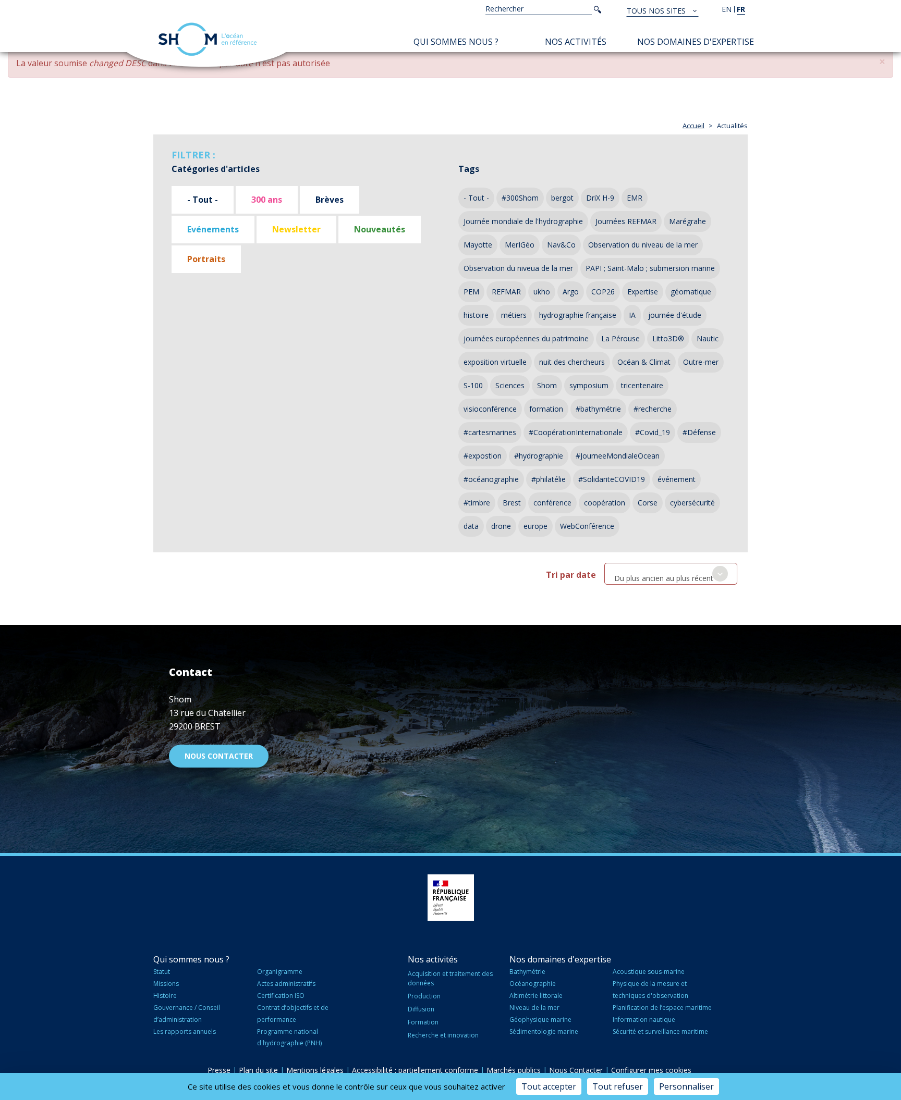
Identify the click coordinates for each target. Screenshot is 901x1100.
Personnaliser (686, 1086)
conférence (552, 503)
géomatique (691, 291)
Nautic (708, 338)
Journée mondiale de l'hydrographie (523, 221)
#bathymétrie (598, 409)
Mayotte (478, 245)
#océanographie (491, 479)
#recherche (653, 409)
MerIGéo (519, 245)
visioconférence (490, 409)
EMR (634, 198)
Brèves (329, 199)
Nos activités (575, 41)
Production (424, 996)
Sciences (510, 385)
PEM (471, 291)
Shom (547, 385)
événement (677, 479)
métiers (514, 315)
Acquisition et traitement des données (450, 978)
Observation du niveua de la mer (518, 268)
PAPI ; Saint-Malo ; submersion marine (650, 268)
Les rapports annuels (184, 1031)
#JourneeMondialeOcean (618, 456)
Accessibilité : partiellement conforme (415, 1070)
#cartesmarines (490, 432)
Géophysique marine (540, 1019)
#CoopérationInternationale (576, 432)
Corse (648, 503)
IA (632, 315)
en (727, 9)
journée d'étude (674, 315)
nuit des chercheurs (572, 362)
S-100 (473, 385)
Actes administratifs (286, 983)
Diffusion (421, 1009)
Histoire (165, 995)
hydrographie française (577, 315)
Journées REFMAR (625, 221)
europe (535, 526)
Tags (468, 169)
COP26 (603, 291)
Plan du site (258, 1070)
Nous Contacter (576, 1070)
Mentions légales (315, 1070)
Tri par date (571, 574)
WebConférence (587, 526)
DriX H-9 (600, 198)
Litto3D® (668, 338)
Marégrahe (687, 221)
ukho (541, 291)
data (471, 526)
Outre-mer (701, 362)
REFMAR (506, 291)
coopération (604, 503)
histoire (476, 315)
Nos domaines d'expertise (695, 41)
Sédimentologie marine (543, 1031)
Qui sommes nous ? (455, 41)
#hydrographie (538, 456)
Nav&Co (561, 245)
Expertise (642, 291)
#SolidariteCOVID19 (611, 479)
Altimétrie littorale (536, 995)
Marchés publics (513, 1070)
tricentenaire (642, 385)
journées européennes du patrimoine (526, 338)
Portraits (206, 259)
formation (546, 409)
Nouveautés (379, 229)
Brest (512, 503)
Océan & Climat (644, 362)
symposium (588, 385)
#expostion (483, 456)
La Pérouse (620, 338)
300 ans (266, 199)
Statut (161, 971)
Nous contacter (219, 756)
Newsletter (296, 229)
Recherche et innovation (443, 1035)
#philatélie (548, 479)
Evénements (213, 229)
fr (741, 9)
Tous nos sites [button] (657, 11)
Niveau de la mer (534, 1007)
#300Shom (520, 198)
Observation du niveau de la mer (643, 245)
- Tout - (202, 199)
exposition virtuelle (495, 362)
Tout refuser (617, 1086)
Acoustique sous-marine (649, 971)
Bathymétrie (527, 971)
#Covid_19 (652, 432)
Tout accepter (548, 1086)
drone (501, 526)
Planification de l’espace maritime (662, 1007)
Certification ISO (281, 995)
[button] (882, 61)
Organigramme (279, 971)
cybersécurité (692, 503)
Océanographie (532, 983)
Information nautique (644, 1019)
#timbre (477, 503)
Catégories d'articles (216, 169)
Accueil (693, 125)
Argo (571, 291)
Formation (423, 1022)
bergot (562, 198)
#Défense (699, 432)
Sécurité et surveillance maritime (660, 1031)
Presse (219, 1070)
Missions (166, 983)
